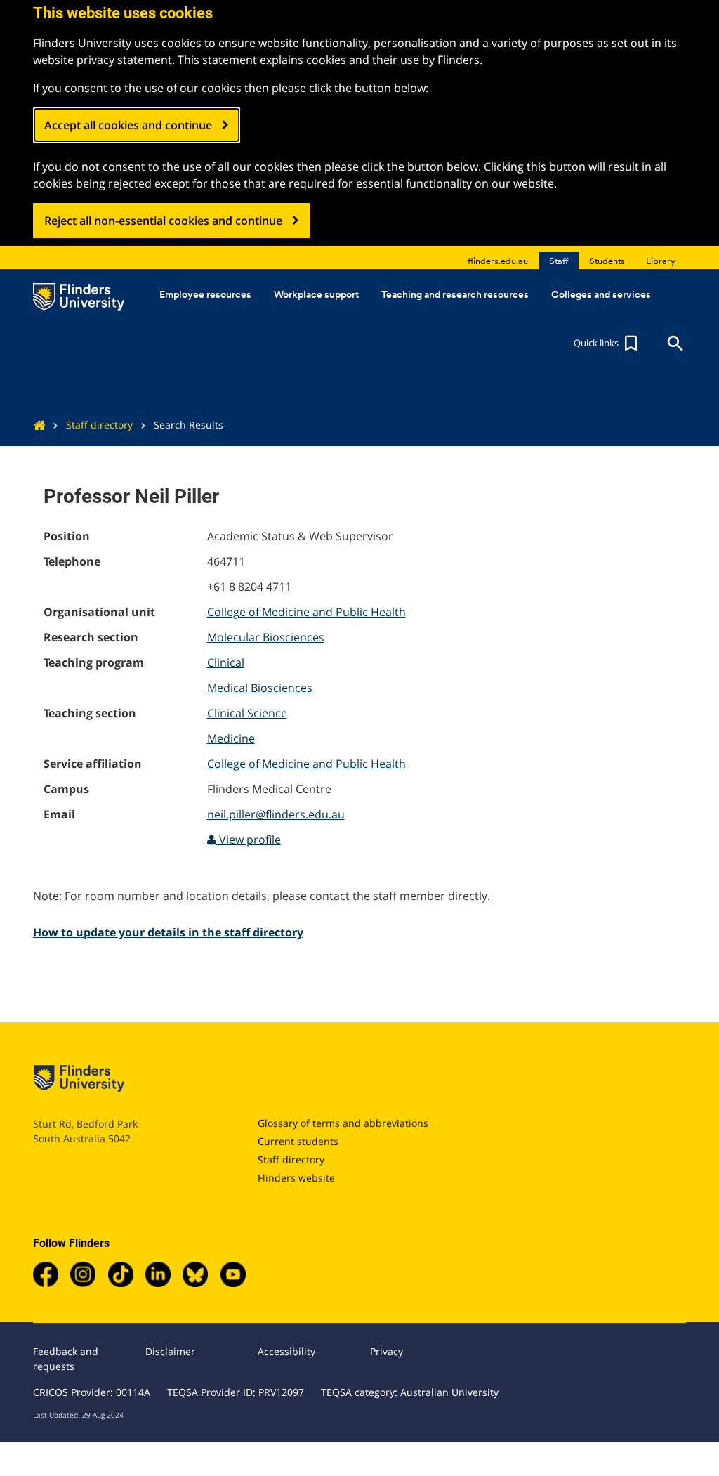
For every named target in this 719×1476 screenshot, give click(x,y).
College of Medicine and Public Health (306, 612)
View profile (248, 839)
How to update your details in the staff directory (168, 932)
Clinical (225, 662)
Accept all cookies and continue (128, 125)
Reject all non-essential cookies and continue (163, 220)
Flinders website (296, 1177)
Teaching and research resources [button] (455, 294)
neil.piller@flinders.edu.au (276, 814)
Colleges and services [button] (601, 294)
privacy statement (124, 59)
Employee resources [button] (205, 294)
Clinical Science (247, 713)
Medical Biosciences (259, 687)
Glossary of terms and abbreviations (343, 1123)
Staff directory (99, 424)
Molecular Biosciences (265, 637)
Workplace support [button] (316, 294)
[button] (607, 343)
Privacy (386, 1351)
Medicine (231, 738)
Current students (298, 1141)
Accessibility (286, 1351)
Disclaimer (170, 1351)
